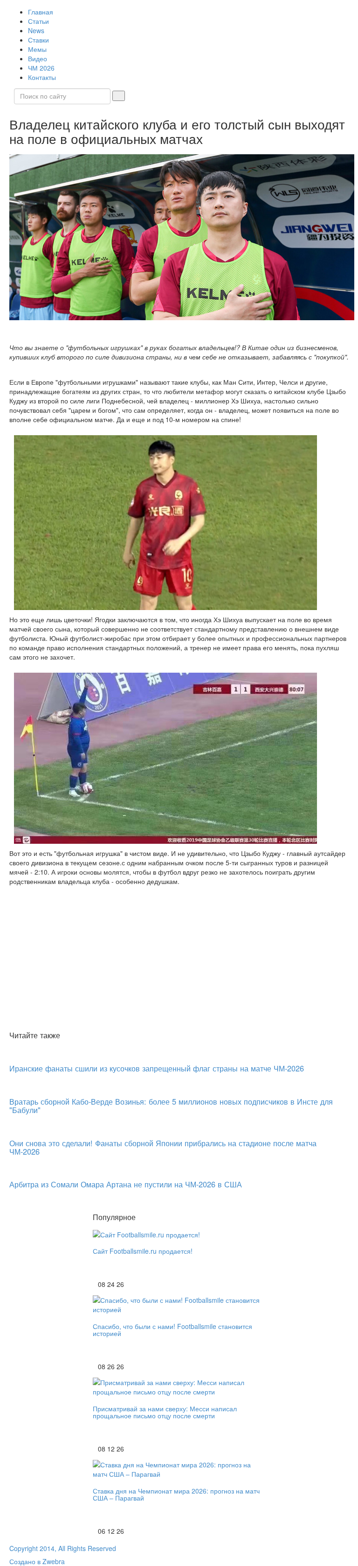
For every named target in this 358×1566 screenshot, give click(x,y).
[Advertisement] (179, 957)
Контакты (42, 77)
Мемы (37, 49)
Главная (40, 11)
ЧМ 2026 (41, 67)
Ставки (38, 39)
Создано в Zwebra (37, 1561)
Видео (37, 58)
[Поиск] (118, 96)
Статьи (38, 21)
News (36, 30)
